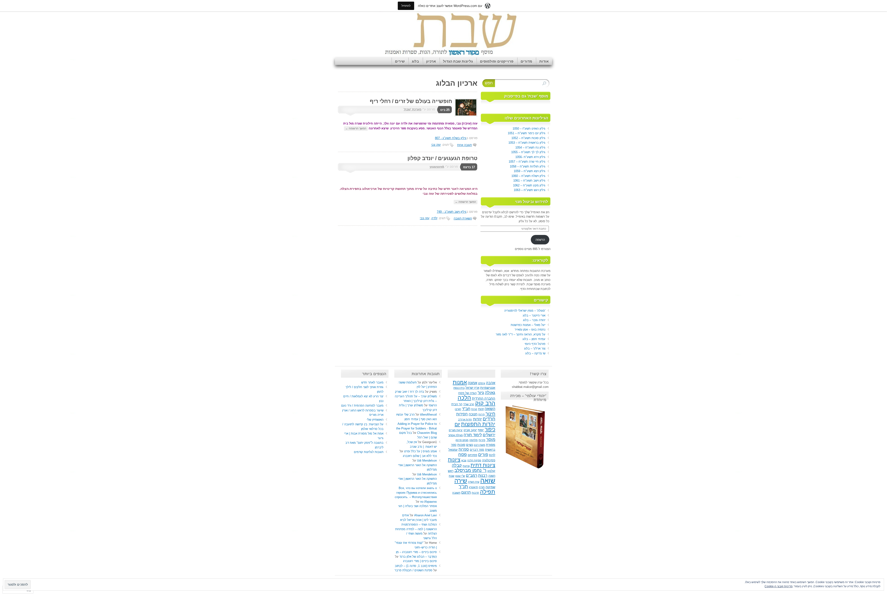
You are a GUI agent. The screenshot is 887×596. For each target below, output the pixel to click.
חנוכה (473, 414)
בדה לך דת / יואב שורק (409, 391)
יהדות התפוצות (478, 424)
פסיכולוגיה (488, 460)
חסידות (462, 414)
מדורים (526, 61)
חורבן (458, 409)
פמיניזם (472, 455)
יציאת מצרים (456, 430)
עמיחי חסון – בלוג (533, 339)
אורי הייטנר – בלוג (534, 315)
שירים (400, 61)
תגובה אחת (464, 145)
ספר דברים (477, 449)
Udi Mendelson (427, 460)
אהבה (490, 383)
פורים (483, 454)
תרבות (475, 492)
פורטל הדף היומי (535, 344)
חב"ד (466, 409)
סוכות (461, 445)
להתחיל (405, 5)
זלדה (434, 218)
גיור (480, 392)
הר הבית (456, 404)
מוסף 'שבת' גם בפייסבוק (526, 96)
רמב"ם (471, 475)
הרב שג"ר (468, 404)
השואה (490, 409)
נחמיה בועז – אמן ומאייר (530, 329)
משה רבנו (479, 445)
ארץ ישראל (472, 387)
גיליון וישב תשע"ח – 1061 (529, 180)
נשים (469, 445)
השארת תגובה (463, 218)
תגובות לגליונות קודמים (368, 452)
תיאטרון (473, 487)
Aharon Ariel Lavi (425, 515)
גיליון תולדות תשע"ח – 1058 (527, 166)
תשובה (456, 492)
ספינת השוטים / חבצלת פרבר (413, 570)
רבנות (482, 475)
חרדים (489, 418)
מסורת (490, 445)
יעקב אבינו (470, 430)
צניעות (466, 466)
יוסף (481, 430)
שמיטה (490, 487)
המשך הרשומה (355, 128)
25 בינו (445, 110)
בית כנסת (459, 387)
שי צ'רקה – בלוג (535, 353)
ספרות (464, 449)
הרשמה (540, 239)
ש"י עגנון (460, 475)
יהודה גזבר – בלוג (534, 320)
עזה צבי (436, 144)
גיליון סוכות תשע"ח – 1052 (528, 138)
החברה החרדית (483, 398)
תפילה (487, 492)
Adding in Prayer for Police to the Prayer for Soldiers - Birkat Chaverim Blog (416, 428)
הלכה (464, 398)
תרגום (466, 492)
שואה (487, 480)
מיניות (482, 440)
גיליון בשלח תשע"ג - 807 (450, 138)
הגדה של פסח (467, 393)
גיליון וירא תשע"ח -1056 (530, 157)
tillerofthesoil (428, 414)
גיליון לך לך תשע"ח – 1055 (528, 152)
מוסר (490, 439)
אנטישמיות (487, 387)
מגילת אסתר (455, 435)
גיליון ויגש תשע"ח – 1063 (529, 190)
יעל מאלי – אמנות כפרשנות (528, 325)
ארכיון (431, 61)
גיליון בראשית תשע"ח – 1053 (526, 142)
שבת (451, 475)
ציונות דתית (483, 465)
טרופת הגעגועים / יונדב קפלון (442, 158)
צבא (463, 460)
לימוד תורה (473, 435)
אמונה (472, 383)
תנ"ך (463, 486)
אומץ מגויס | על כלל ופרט (420, 451)
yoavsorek (437, 166)
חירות (481, 414)
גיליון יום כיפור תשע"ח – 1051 (526, 133)
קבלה (457, 465)
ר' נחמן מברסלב (470, 470)
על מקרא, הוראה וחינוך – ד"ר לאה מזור (520, 334)
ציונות (454, 459)
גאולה (490, 392)
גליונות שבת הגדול (458, 61)
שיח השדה (473, 481)
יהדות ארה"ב (465, 419)
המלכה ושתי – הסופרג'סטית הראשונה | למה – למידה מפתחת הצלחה (416, 529)
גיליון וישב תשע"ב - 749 (451, 211)
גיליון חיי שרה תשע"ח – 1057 (527, 161)
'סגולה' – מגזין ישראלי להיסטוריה (524, 310)
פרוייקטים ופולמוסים (496, 61)
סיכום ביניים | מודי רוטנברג (420, 561)
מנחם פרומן (462, 440)
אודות (544, 61)
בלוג (415, 61)
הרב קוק (485, 403)
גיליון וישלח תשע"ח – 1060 (528, 176)
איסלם (481, 383)
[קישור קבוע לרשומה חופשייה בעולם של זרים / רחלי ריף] (464, 115)
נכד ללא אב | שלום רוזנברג (420, 456)
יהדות (477, 419)
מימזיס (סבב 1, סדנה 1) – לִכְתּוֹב (416, 566)
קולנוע (491, 471)
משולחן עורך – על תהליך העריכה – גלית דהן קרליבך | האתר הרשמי (416, 401)
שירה (460, 480)
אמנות (460, 382)
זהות (481, 409)
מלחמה (473, 440)
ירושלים (489, 435)
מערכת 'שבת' (412, 109)
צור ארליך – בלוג (534, 348)
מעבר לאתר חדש (372, 382)
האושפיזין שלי (375, 419)
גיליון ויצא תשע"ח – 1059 (529, 171)
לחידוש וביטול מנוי (531, 202)
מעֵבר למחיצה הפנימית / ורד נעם (362, 405)
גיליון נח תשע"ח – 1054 (530, 147)
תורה (482, 487)
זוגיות (474, 409)
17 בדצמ (469, 167)
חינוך (490, 413)
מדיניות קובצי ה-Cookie (779, 586)
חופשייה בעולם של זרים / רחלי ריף (411, 101)
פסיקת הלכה (474, 460)
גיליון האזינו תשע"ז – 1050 (529, 128)
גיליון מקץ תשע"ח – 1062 (529, 185)
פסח (462, 454)
